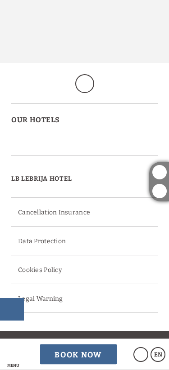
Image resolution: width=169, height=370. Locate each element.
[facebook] (159, 191)
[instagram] (159, 172)
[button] (13, 354)
